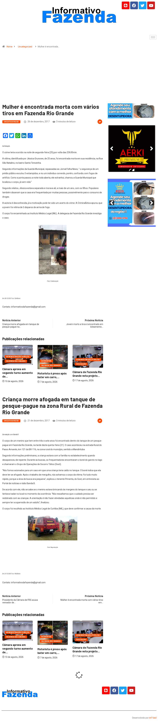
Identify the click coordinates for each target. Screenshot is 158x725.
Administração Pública (17, 357)
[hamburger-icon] (153, 37)
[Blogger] (125, 5)
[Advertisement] (79, 77)
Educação (81, 364)
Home (9, 46)
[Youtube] (151, 5)
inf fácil (152, 718)
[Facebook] (134, 5)
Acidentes (46, 361)
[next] (151, 148)
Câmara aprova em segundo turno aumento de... (17, 372)
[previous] (111, 148)
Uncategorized (25, 46)
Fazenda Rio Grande (15, 361)
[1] (132, 116)
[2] (133, 170)
